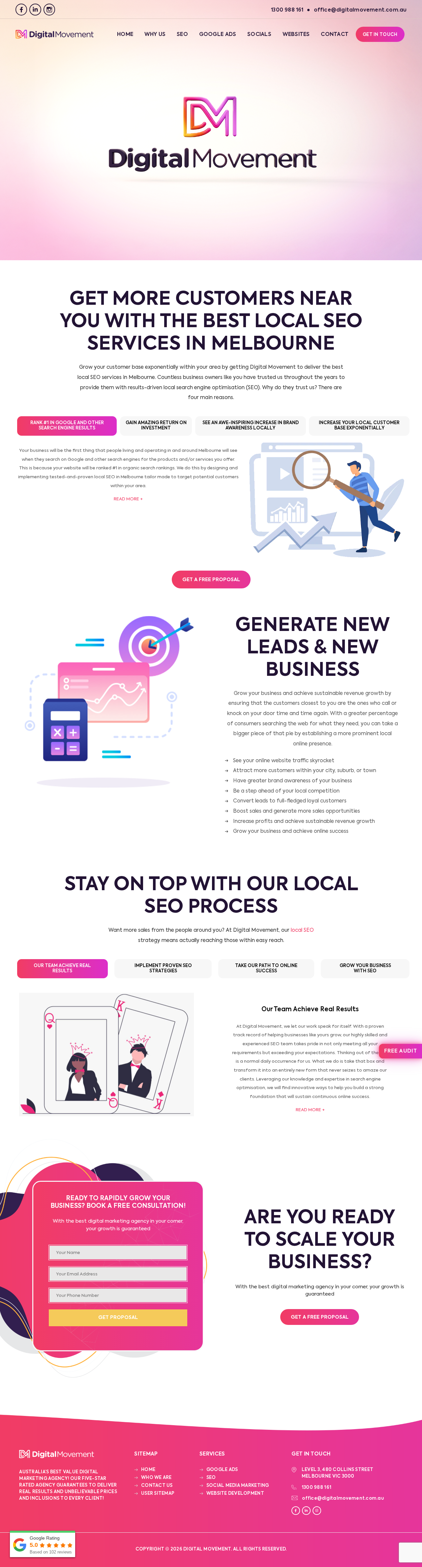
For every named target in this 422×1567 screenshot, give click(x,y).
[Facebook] (21, 10)
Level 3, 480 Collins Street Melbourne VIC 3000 (337, 1473)
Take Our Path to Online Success (266, 968)
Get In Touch (380, 35)
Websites (296, 34)
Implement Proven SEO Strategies (163, 968)
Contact (334, 34)
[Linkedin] (35, 10)
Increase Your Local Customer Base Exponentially (359, 425)
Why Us (155, 34)
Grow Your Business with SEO (365, 968)
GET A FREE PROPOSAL (211, 580)
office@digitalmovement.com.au (343, 1498)
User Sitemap (157, 1493)
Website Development (235, 1493)
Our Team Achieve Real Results (62, 968)
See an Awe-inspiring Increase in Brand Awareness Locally (250, 425)
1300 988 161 (316, 1488)
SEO (182, 34)
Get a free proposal (319, 1317)
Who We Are (156, 1478)
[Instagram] (49, 10)
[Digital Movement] (54, 37)
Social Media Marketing (237, 1486)
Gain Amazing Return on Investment (156, 425)
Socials (259, 34)
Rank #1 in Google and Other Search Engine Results (67, 425)
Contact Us (156, 1486)
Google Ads (217, 34)
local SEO (302, 930)
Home (125, 34)
